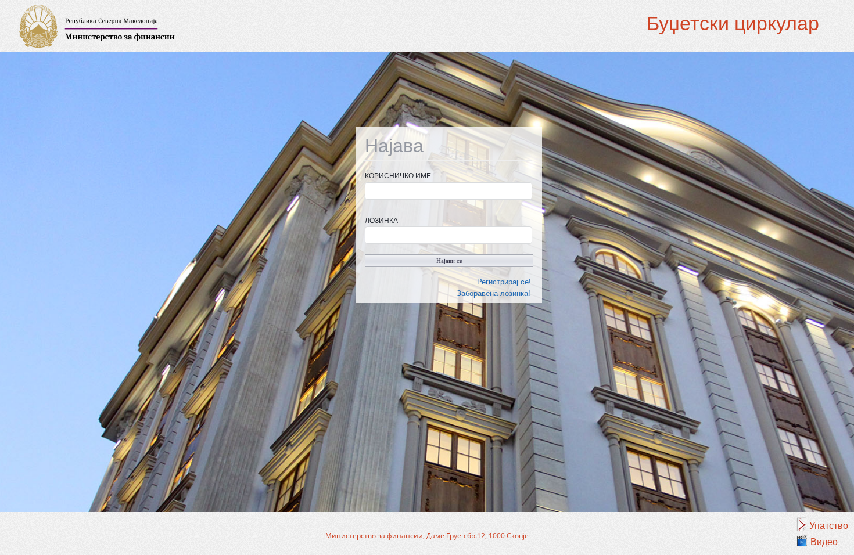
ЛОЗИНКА (381, 221)
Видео (824, 542)
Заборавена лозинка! (493, 293)
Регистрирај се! (504, 282)
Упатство (828, 526)
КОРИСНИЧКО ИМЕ (398, 176)
